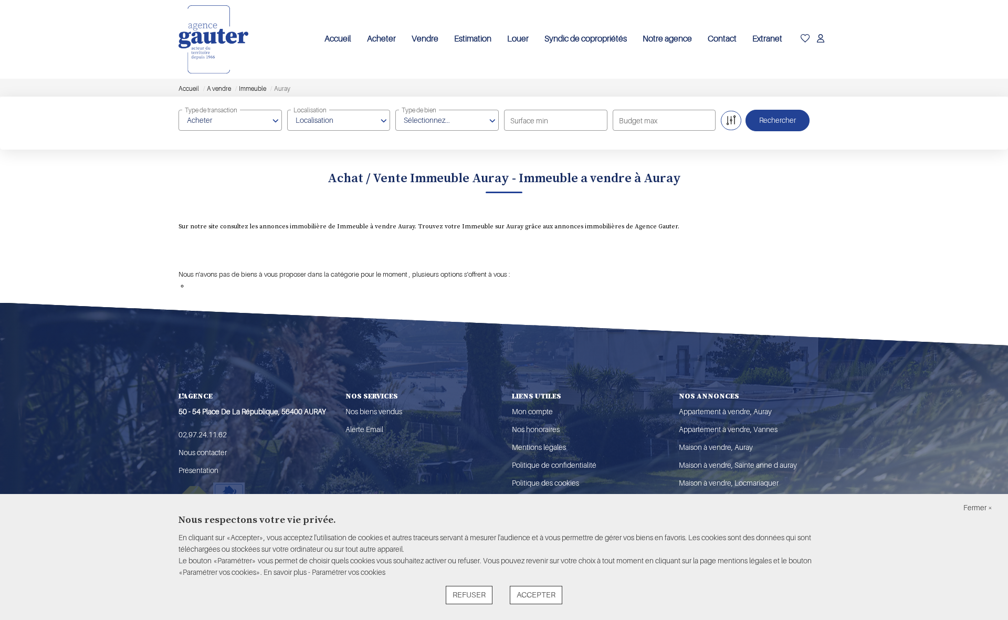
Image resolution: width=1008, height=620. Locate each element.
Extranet (767, 39)
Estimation (472, 39)
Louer (518, 39)
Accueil (337, 39)
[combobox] (230, 120)
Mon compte (532, 411)
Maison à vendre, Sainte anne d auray (738, 465)
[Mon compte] (820, 40)
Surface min (529, 121)
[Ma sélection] (805, 40)
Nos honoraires (536, 429)
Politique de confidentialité (554, 465)
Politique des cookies (545, 483)
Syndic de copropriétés (585, 39)
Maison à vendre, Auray (716, 447)
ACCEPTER (536, 595)
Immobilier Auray (222, 257)
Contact (722, 39)
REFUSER (469, 595)
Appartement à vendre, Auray (725, 411)
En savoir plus (286, 572)
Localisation (310, 110)
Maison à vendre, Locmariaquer (729, 483)
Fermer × (977, 507)
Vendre (425, 39)
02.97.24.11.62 (202, 434)
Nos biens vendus (373, 411)
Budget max (638, 121)
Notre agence (667, 39)
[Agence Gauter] (213, 39)
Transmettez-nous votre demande (239, 286)
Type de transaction (211, 110)
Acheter (381, 39)
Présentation (198, 470)
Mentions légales (539, 447)
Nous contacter (202, 452)
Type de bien (419, 110)
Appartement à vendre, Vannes (728, 429)
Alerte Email (364, 429)
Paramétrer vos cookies (348, 572)
